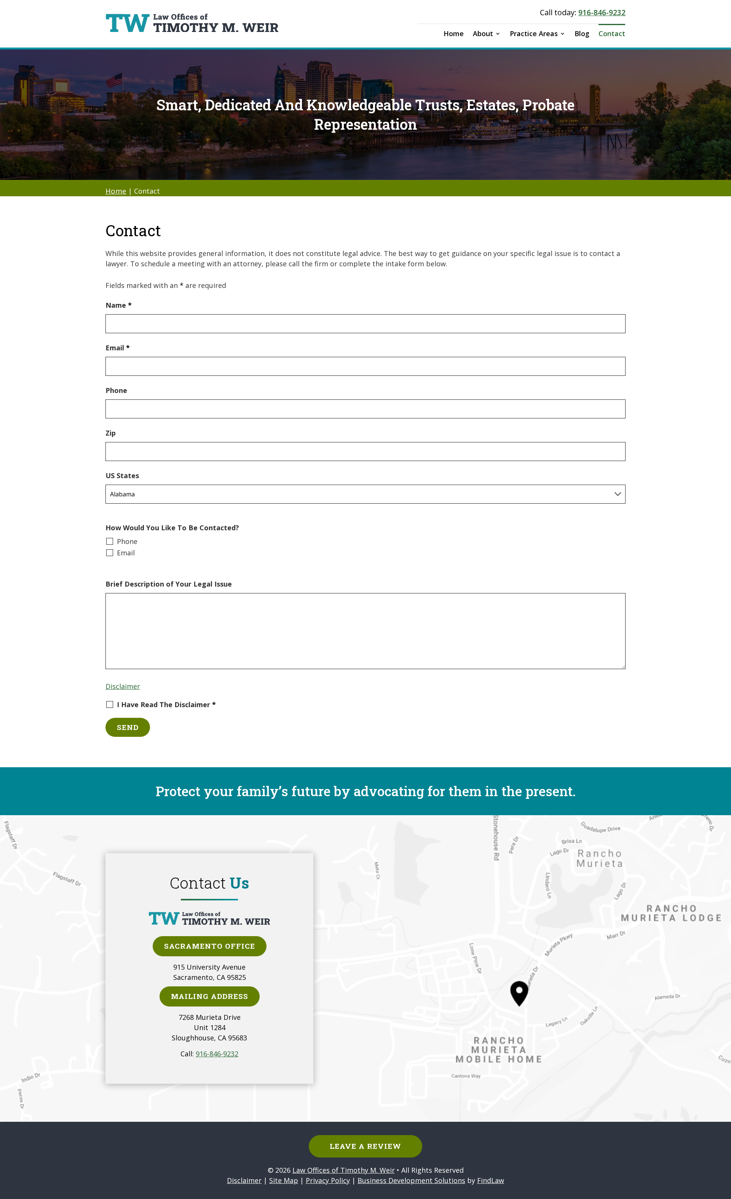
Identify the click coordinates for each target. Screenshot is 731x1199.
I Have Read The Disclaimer (166, 705)
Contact (612, 33)
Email (117, 347)
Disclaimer (122, 686)
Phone (116, 390)
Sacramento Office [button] (209, 946)
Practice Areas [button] (534, 33)
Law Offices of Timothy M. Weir (343, 1170)
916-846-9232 (602, 12)
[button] (723, 1143)
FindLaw (490, 1180)
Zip (110, 432)
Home (454, 33)
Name (118, 305)
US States (122, 475)
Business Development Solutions (411, 1180)
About (483, 33)
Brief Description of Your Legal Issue (168, 583)
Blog (582, 33)
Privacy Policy (328, 1180)
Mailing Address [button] (209, 996)
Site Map (283, 1180)
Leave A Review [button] (365, 1146)
